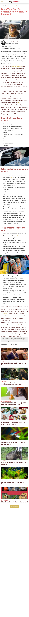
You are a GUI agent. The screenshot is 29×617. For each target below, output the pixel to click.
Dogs (2, 361)
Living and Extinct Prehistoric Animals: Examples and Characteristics (14, 384)
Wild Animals (4, 421)
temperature (21, 236)
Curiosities (4, 381)
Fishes (2, 440)
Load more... (14, 506)
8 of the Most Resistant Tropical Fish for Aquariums (13, 443)
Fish (2, 480)
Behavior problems (6, 401)
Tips (17, 5)
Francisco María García (12, 43)
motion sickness (17, 66)
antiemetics (4, 313)
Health (2, 5)
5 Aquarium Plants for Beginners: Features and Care (12, 483)
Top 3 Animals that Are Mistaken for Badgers (13, 463)
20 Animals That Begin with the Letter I (14, 502)
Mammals (3, 460)
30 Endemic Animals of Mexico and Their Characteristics (13, 423)
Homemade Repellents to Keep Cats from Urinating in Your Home (13, 403)
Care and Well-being (9, 5)
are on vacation (16, 325)
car (11, 177)
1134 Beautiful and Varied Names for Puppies (13, 364)
